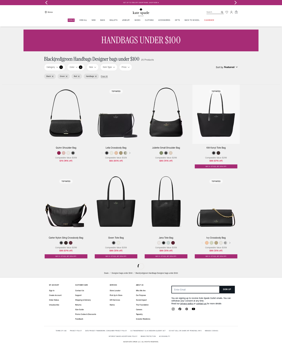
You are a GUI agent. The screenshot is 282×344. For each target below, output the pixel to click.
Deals (106, 273)
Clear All (104, 76)
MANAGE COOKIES (211, 331)
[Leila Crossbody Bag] (116, 114)
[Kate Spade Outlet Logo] (141, 12)
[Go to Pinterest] (186, 309)
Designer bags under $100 (122, 273)
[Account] (231, 12)
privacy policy (187, 303)
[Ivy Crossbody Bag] (216, 204)
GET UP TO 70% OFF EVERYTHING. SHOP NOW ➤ (141, 3)
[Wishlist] (227, 12)
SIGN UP (227, 289)
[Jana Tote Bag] (166, 204)
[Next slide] (235, 2)
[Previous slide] (46, 2)
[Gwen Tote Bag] (116, 204)
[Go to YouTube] (193, 309)
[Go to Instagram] (173, 309)
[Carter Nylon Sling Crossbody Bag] (66, 204)
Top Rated (116, 91)
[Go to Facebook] (180, 309)
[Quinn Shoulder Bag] (66, 114)
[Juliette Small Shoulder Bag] (166, 114)
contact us (201, 303)
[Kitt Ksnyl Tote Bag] (216, 114)
